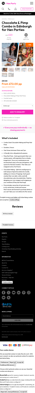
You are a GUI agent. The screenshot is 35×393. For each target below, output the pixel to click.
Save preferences (13, 392)
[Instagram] (28, 292)
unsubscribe (29, 324)
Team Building (6, 244)
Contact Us (5, 268)
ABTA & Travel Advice (8, 260)
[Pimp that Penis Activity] (4, 74)
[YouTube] (13, 292)
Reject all (13, 362)
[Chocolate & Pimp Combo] (4, 69)
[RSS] (8, 297)
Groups (4, 241)
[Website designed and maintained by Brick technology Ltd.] (5, 336)
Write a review (7, 213)
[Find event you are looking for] (3, 9)
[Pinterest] (23, 292)
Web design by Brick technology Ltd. (11, 334)
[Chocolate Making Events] (17, 69)
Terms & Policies (6, 275)
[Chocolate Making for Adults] (24, 69)
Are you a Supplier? (7, 270)
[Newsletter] (3, 297)
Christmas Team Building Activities (11, 249)
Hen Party (11, 3)
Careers (4, 265)
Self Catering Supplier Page (9, 272)
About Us (4, 263)
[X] (8, 292)
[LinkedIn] (18, 292)
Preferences (4, 362)
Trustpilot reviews (8, 225)
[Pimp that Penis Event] (30, 69)
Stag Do (4, 239)
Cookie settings (14, 200)
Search (4, 251)
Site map (4, 280)
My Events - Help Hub (8, 277)
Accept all (20, 362)
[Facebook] (3, 292)
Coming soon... (6, 246)
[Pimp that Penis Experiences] (11, 74)
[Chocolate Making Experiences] (11, 69)
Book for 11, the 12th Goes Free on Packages (17, 13)
